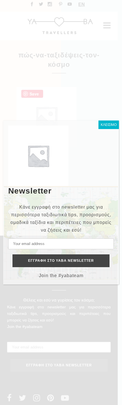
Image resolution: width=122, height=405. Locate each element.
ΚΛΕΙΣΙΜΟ (109, 125)
